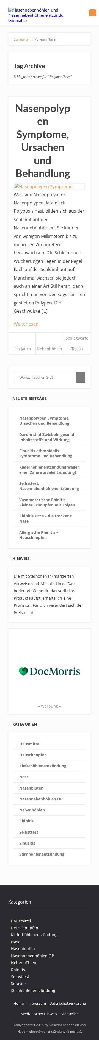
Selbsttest (28, 832)
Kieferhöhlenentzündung (42, 765)
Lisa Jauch (22, 348)
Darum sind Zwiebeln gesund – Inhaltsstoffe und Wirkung (48, 437)
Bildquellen (70, 1013)
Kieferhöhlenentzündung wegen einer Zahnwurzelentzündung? (49, 470)
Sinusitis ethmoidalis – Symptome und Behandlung (45, 453)
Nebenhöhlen (49, 348)
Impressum (36, 1003)
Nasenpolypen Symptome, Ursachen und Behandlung (44, 420)
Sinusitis (27, 843)
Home (18, 1003)
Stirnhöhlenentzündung (41, 854)
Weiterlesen (26, 324)
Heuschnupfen (33, 754)
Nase (24, 776)
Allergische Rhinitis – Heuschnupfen (38, 535)
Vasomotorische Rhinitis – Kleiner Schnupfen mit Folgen (47, 502)
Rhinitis (26, 821)
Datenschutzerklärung (68, 1003)
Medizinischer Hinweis (39, 1013)
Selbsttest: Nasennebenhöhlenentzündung (49, 486)
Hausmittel (29, 743)
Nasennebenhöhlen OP (41, 799)
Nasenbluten (31, 788)
